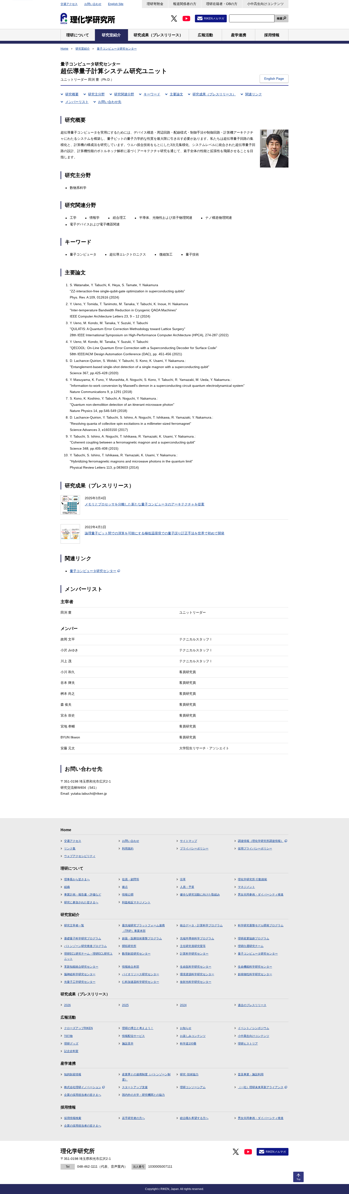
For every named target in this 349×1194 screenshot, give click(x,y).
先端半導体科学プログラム (197, 938)
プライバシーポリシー (194, 848)
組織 (67, 887)
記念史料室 (71, 1051)
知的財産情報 (72, 1074)
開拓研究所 (129, 946)
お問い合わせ (92, 4)
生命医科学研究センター (195, 966)
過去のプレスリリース (252, 1005)
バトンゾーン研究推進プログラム (85, 946)
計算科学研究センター (194, 953)
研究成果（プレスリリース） (214, 94)
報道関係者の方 (184, 4)
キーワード (152, 94)
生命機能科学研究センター (255, 966)
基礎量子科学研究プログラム (82, 938)
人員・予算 (187, 887)
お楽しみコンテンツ (193, 1036)
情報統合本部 (130, 966)
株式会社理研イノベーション (82, 1087)
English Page (274, 78)
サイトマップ (188, 841)
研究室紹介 (82, 48)
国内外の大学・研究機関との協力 (143, 1094)
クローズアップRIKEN (78, 1028)
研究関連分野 (124, 94)
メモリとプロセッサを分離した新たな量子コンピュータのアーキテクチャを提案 (144, 504)
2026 (67, 1005)
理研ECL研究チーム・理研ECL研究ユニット (88, 956)
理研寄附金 (155, 4)
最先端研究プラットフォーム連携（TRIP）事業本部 (143, 928)
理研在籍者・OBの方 (221, 4)
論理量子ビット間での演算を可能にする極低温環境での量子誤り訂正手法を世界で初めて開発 (154, 533)
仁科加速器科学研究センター (140, 982)
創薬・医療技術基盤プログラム (142, 938)
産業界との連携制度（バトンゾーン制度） (146, 1077)
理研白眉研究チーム (251, 946)
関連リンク (253, 94)
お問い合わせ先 (109, 102)
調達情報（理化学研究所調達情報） (260, 841)
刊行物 (68, 1036)
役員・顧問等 (130, 879)
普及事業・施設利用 (251, 1074)
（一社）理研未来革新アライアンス (260, 1087)
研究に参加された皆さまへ (81, 902)
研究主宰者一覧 (74, 925)
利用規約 (127, 848)
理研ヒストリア (248, 1043)
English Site (115, 4)
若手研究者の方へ (133, 1118)
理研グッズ (71, 1043)
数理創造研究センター (136, 953)
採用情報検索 (72, 1118)
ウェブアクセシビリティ (79, 856)
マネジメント (246, 887)
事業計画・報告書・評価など (82, 894)
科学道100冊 (188, 1043)
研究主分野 (96, 94)
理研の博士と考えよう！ (137, 1028)
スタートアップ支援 (135, 1087)
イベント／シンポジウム (253, 1028)
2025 (125, 1005)
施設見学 (127, 1043)
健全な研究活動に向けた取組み (200, 894)
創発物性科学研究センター (255, 974)
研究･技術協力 (189, 1074)
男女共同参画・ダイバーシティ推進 (260, 894)
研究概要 (72, 94)
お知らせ (185, 1028)
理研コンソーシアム (193, 1087)
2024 (183, 1005)
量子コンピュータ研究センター (117, 48)
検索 (280, 18)
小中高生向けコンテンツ (265, 4)
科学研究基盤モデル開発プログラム (260, 925)
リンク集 (69, 848)
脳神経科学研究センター (79, 974)
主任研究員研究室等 (193, 946)
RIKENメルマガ (214, 18)
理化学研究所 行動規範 (252, 879)
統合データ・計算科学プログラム (201, 925)
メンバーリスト (77, 102)
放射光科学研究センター (195, 982)
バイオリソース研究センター (140, 974)
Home (64, 48)
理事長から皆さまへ (77, 879)
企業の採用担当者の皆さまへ (82, 1094)
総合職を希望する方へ (194, 1118)
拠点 (125, 887)
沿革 (183, 879)
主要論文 (176, 94)
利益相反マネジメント (136, 902)
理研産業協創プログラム (253, 938)
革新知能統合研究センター (81, 966)
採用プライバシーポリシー (255, 848)
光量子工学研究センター (79, 982)
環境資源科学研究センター (197, 974)
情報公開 (127, 894)
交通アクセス (69, 4)
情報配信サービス (133, 1036)
